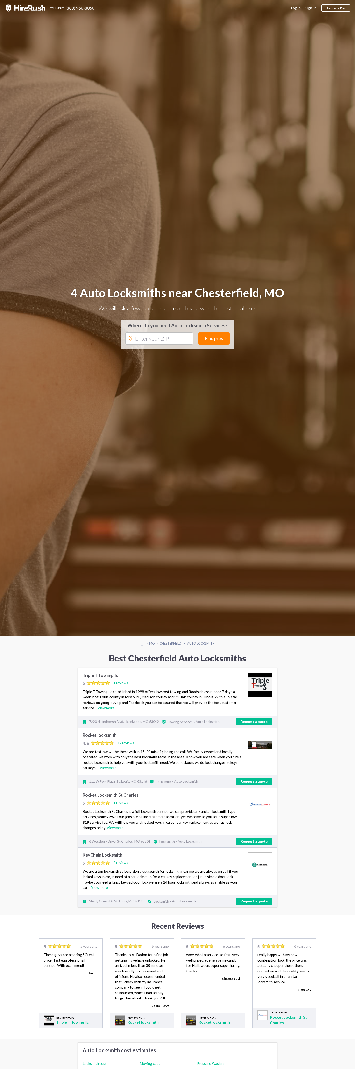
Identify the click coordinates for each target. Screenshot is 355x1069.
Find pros (214, 341)
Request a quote (254, 727)
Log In (296, 8)
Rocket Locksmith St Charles (111, 800)
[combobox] (159, 342)
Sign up (311, 8)
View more (106, 713)
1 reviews (121, 688)
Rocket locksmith (100, 740)
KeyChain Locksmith (102, 860)
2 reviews (121, 868)
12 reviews (126, 748)
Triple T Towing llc (100, 680)
